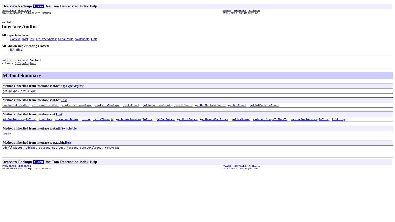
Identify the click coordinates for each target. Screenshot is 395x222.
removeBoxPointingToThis (310, 119)
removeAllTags (90, 147)
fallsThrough (103, 119)
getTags (58, 147)
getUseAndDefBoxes (214, 119)
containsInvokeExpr (77, 105)
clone (86, 119)
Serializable (65, 39)
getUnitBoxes (187, 119)
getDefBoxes (165, 119)
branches (45, 119)
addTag (31, 147)
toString (338, 119)
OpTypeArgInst (46, 39)
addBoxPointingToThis (19, 119)
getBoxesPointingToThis (134, 119)
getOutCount (237, 105)
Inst (32, 39)
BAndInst (16, 49)
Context (15, 39)
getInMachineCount (157, 105)
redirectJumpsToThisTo (270, 119)
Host (25, 39)
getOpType (10, 90)
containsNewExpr (107, 105)
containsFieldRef (45, 105)
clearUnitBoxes (66, 119)
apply (7, 133)
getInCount (131, 105)
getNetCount (183, 105)
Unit (94, 39)
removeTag (112, 147)
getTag (44, 147)
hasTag (72, 147)
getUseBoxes (240, 119)
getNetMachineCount (210, 105)
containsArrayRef (16, 105)
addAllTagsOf (12, 147)
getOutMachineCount (264, 105)
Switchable (82, 39)
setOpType (28, 90)
